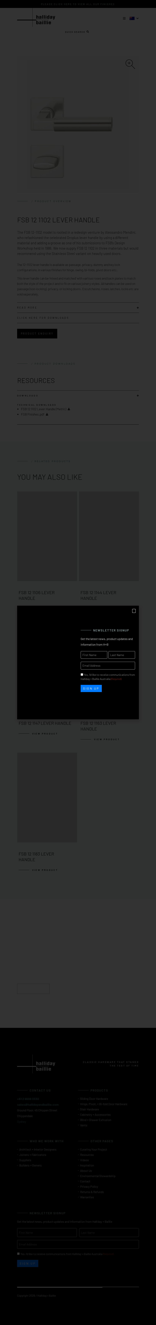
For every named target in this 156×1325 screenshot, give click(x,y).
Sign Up (91, 688)
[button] (134, 610)
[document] (78, 662)
